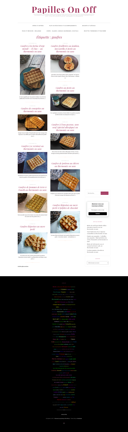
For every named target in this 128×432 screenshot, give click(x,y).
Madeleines (71, 321)
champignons (62, 336)
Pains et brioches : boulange (31, 31)
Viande (57, 361)
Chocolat (57, 326)
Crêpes (66, 326)
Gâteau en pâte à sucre (66, 331)
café (63, 294)
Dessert (65, 385)
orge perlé (55, 404)
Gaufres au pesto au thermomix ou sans (65, 89)
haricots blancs (54, 385)
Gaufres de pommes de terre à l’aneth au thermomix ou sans (32, 188)
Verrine (62, 339)
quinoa (72, 296)
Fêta (69, 361)
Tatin (65, 339)
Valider (97, 213)
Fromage (62, 354)
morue (66, 354)
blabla (58, 302)
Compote (69, 289)
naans (70, 364)
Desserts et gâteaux (89, 25)
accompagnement (70, 304)
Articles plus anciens (23, 266)
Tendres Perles (61, 366)
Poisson (73, 339)
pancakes (61, 321)
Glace (74, 404)
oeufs (59, 331)
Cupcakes (59, 314)
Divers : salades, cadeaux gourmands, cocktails (62, 31)
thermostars (73, 309)
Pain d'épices (72, 336)
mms (71, 397)
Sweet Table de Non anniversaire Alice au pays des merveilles (64, 368)
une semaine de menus (59, 382)
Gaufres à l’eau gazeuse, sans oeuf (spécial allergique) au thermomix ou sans (65, 127)
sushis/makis (54, 314)
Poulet (75, 342)
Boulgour (54, 316)
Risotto (69, 382)
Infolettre (64, 414)
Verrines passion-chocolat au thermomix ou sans (95, 251)
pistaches (73, 286)
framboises (54, 370)
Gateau (67, 316)
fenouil (67, 372)
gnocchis (61, 407)
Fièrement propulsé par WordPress (62, 418)
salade (74, 359)
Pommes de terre (56, 380)
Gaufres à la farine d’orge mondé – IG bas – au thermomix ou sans (32, 48)
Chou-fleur (70, 385)
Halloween (62, 326)
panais (67, 302)
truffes (64, 324)
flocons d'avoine (65, 341)
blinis (73, 349)
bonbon (58, 316)
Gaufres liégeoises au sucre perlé (32, 228)
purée (71, 342)
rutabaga (66, 392)
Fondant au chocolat (60, 364)
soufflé (53, 326)
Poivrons (60, 397)
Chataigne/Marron (57, 304)
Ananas (57, 354)
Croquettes (66, 329)
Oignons (74, 379)
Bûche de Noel (56, 351)
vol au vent (70, 346)
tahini (62, 404)
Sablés (63, 314)
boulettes (56, 392)
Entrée (73, 394)
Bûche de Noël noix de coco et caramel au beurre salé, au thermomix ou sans (95, 245)
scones (59, 289)
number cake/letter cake (58, 394)
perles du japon (63, 296)
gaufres (70, 344)
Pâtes (60, 319)
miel (64, 359)
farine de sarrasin (57, 296)
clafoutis (62, 344)
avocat (60, 324)
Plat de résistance (57, 359)
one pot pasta (59, 294)
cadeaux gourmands (67, 380)
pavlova (58, 334)
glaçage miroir (65, 319)
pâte (59, 339)
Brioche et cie (55, 324)
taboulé (54, 389)
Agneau (64, 387)
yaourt (63, 304)
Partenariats (60, 311)
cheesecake (72, 292)
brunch (68, 311)
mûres (75, 370)
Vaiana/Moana (56, 289)
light (71, 404)
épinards (67, 314)
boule (74, 351)
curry (74, 299)
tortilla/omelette (71, 319)
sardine (72, 289)
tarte (67, 387)
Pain (73, 397)
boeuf (56, 387)
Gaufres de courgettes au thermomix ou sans (32, 110)
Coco (70, 349)
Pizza (72, 382)
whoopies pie (55, 334)
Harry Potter (59, 349)
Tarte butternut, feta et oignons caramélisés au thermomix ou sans (97, 232)
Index (57, 307)
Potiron (68, 336)
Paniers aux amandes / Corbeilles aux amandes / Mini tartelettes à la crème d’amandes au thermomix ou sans (97, 238)
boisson (72, 370)
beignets (70, 326)
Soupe (54, 339)
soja (67, 361)
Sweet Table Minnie (62, 356)
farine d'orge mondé (66, 370)
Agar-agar (73, 354)
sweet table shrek (55, 331)
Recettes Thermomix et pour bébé (95, 31)
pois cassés (53, 361)
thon (74, 316)
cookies (60, 372)
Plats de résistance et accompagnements (63, 25)
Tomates (63, 292)
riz (69, 329)
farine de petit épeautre (57, 346)
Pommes (56, 397)
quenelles (74, 324)
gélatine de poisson (69, 294)
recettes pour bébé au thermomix (61, 377)
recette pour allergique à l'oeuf (63, 286)
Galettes (67, 292)
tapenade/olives (58, 341)
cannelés (67, 359)
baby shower (54, 311)
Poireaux (66, 407)
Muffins (73, 334)
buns (73, 344)
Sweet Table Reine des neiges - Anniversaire (61, 402)
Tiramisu (74, 326)
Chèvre (74, 331)
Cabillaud (73, 402)
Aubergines (73, 377)
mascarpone (65, 346)
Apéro (58, 404)
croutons (55, 349)
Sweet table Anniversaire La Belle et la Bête (64, 375)
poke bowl (71, 387)
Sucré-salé (56, 319)
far (69, 316)
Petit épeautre (62, 302)
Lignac (57, 356)
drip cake (69, 309)
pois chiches (73, 361)
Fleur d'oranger (57, 292)
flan (59, 344)
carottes (55, 329)
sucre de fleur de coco (68, 351)
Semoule (59, 370)
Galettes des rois (65, 349)
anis (75, 294)
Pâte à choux (70, 302)
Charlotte (68, 397)
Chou (62, 385)
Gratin (71, 314)
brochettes (68, 296)
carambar (73, 389)
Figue (57, 336)
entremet (72, 329)
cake (57, 339)
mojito (72, 316)
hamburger (56, 321)
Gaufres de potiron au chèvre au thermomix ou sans (65, 165)
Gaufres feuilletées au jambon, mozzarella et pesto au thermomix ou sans (65, 48)
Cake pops (62, 334)
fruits (52, 342)
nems (74, 387)
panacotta (60, 387)
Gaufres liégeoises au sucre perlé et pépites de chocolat (65, 206)
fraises (54, 336)
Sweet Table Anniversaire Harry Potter (66, 299)
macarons (56, 344)
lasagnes (73, 364)
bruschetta (67, 364)
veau (56, 302)
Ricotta (74, 314)
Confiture (69, 399)
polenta (64, 397)
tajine (54, 364)
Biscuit (64, 361)
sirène (57, 389)
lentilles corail (66, 404)
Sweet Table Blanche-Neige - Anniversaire (60, 309)
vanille (73, 346)
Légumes (64, 289)
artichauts (66, 344)
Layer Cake (54, 294)
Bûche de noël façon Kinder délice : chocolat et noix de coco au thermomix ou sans (97, 227)
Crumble (71, 359)
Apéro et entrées (38, 25)
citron (60, 361)
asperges (66, 382)
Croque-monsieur (61, 329)
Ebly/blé (54, 286)
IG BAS (60, 392)
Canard (63, 392)
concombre (68, 394)
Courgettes (68, 324)
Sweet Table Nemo (67, 389)
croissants (53, 354)
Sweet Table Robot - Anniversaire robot (65, 307)
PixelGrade (79, 418)
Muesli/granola (71, 392)
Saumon (64, 399)
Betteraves (66, 366)
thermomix (55, 299)
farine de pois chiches (67, 334)
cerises (74, 385)
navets (54, 387)
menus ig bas (69, 356)
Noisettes (59, 399)
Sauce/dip (66, 321)
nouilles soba (68, 339)
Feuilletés (61, 389)
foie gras (69, 354)
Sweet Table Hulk (73, 311)
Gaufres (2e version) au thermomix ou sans (32, 147)
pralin (65, 311)
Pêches (61, 351)
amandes (62, 316)
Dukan (64, 394)
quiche (64, 373)
